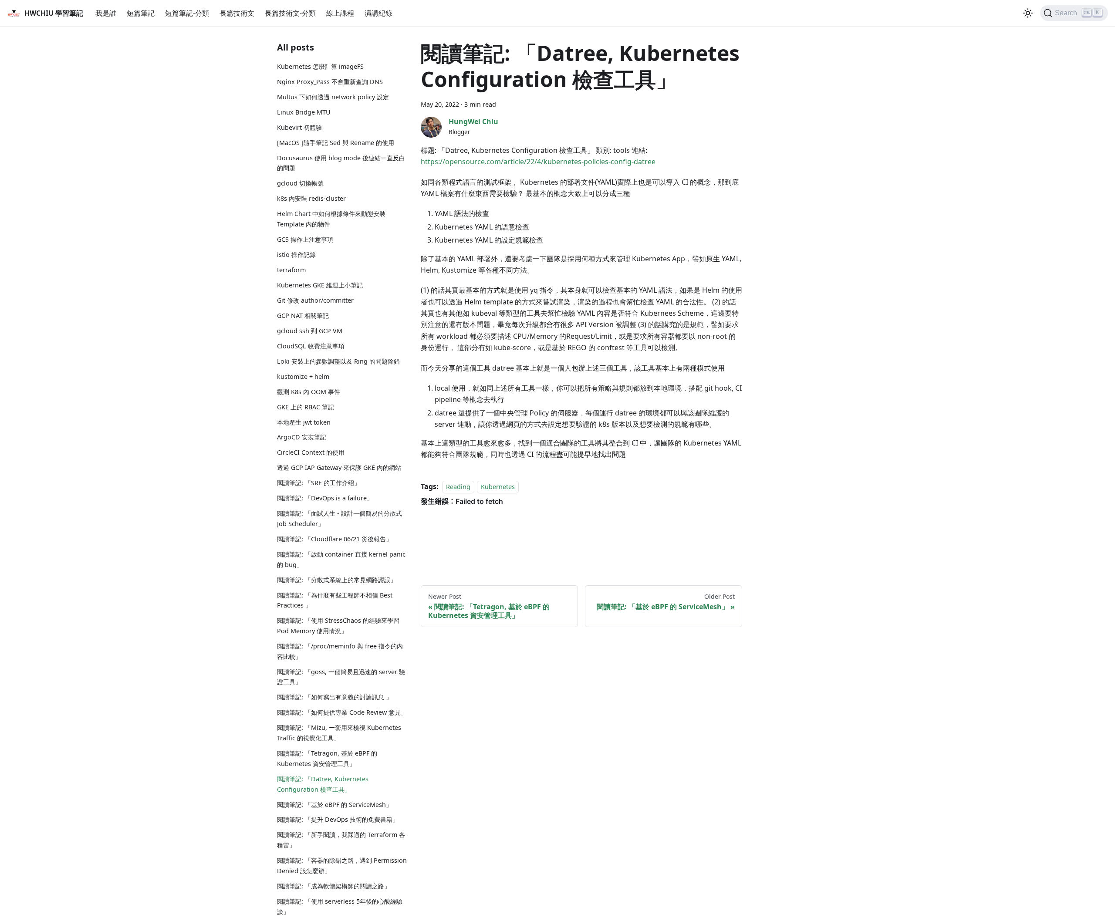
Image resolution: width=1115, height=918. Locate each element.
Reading (458, 487)
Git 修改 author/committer (315, 300)
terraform (291, 270)
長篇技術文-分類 (290, 13)
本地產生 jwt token (304, 422)
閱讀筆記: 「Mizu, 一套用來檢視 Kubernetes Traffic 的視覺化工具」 (339, 732)
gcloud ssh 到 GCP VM (309, 331)
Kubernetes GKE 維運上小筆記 (320, 285)
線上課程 (340, 13)
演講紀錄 (378, 13)
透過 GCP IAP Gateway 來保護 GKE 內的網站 (339, 467)
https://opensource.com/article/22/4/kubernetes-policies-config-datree (538, 161)
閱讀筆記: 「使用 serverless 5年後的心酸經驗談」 (339, 906)
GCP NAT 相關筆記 (303, 315)
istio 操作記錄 (296, 254)
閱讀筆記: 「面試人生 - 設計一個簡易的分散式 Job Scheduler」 (339, 518)
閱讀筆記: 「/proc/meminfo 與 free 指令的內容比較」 (340, 651)
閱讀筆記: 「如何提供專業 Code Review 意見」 (342, 712)
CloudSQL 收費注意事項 (311, 346)
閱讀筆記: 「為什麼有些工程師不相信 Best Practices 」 (334, 600)
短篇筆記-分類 (187, 13)
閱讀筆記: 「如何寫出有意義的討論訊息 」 (334, 697)
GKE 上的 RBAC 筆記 (305, 407)
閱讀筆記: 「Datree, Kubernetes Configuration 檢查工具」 (322, 784)
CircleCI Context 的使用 (311, 452)
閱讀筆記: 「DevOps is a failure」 (325, 498)
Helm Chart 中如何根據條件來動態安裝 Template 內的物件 (331, 218)
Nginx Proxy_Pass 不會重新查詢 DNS (330, 82)
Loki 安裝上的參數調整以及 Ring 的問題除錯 (338, 361)
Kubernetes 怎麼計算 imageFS (320, 66)
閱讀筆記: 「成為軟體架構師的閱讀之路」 (333, 886)
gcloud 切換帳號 (300, 183)
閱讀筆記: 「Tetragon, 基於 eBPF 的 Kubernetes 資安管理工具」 (327, 758)
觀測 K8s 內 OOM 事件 (308, 392)
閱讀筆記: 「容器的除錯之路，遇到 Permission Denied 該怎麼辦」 (342, 865)
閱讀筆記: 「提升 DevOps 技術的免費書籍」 (338, 819)
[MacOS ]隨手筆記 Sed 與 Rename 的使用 (335, 142)
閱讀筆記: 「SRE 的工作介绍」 (318, 483)
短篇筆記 (141, 13)
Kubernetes (498, 487)
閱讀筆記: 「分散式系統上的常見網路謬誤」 (336, 580)
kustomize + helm (303, 376)
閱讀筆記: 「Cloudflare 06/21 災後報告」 (334, 539)
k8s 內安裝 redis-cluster (311, 198)
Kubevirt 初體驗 (299, 127)
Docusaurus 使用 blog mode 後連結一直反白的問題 (341, 163)
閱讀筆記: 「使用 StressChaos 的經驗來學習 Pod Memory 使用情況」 (338, 625)
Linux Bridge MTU (304, 112)
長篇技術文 (237, 13)
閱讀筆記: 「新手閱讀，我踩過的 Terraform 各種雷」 (341, 839)
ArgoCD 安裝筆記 (301, 437)
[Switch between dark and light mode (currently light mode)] (1028, 13)
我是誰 (105, 13)
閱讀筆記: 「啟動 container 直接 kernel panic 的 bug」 (341, 559)
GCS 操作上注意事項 (305, 239)
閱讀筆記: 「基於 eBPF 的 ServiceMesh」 (334, 804)
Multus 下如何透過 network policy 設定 (333, 97)
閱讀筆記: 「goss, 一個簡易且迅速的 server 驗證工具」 (341, 677)
